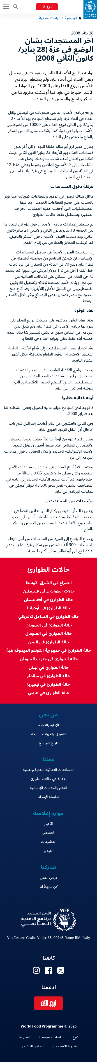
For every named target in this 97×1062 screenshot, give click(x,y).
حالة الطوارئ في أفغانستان (48, 600)
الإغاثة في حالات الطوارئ (48, 779)
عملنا (48, 759)
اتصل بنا (25, 1037)
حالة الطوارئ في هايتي (48, 693)
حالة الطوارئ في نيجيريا (48, 684)
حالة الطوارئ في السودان (48, 625)
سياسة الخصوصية (52, 1037)
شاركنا (48, 867)
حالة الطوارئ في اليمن (48, 642)
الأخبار (48, 823)
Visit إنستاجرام (36, 970)
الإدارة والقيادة (48, 725)
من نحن (48, 714)
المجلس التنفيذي (33, 1046)
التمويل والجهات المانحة (48, 734)
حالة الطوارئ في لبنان (49, 667)
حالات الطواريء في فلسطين (48, 591)
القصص (48, 832)
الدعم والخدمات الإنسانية (48, 788)
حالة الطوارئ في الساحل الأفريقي (48, 617)
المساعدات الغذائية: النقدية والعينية (48, 770)
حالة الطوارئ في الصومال (48, 633)
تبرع (75, 1037)
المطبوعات (48, 841)
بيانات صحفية (49, 18)
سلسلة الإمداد (48, 797)
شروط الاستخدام (65, 1046)
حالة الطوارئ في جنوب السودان (49, 659)
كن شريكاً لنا (49, 887)
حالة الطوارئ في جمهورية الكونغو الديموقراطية (48, 650)
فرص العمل (48, 878)
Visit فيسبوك (48, 970)
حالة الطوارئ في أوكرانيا (48, 608)
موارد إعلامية (48, 813)
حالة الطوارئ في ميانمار (48, 676)
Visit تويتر (60, 970)
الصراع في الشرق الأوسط (48, 583)
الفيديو (48, 851)
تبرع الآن (47, 6)
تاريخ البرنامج (48, 743)
